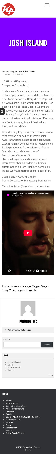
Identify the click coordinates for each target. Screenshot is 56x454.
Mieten (10, 365)
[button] (2, 111)
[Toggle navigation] (47, 5)
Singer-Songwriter (27, 290)
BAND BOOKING (14, 368)
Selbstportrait (11, 428)
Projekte (9, 425)
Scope (28, 450)
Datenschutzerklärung (15, 409)
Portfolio (9, 422)
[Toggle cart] (52, 3)
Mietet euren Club (13, 420)
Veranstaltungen (23, 286)
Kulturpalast (19, 74)
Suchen (6, 339)
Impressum (10, 412)
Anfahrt (9, 401)
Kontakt (11, 370)
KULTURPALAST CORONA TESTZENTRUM (23, 417)
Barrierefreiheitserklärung (16, 406)
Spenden (9, 430)
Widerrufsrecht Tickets (15, 433)
